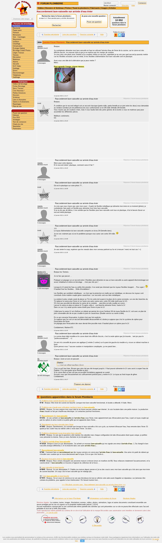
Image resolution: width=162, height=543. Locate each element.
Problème (56, 442)
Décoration (17, 57)
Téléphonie (17, 75)
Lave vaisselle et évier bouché (53, 467)
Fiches (68, 8)
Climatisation (17, 46)
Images (104, 8)
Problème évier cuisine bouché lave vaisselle (58, 401)
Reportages (17, 104)
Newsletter (17, 126)
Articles (112, 8)
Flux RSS (16, 117)
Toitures (16, 55)
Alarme (15, 62)
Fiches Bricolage (19, 86)
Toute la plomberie (81, 8)
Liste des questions (69, 34)
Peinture (16, 33)
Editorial (16, 115)
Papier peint (17, 30)
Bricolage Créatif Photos (22, 50)
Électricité (16, 28)
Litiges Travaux (18, 53)
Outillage (16, 68)
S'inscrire (125, 5)
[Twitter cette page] (119, 36)
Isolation (16, 42)
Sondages (16, 120)
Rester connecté (110, 5)
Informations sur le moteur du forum (102, 498)
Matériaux (16, 59)
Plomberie (16, 26)
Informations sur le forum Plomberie (67, 498)
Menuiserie (17, 35)
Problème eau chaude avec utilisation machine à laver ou (68, 407)
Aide (133, 5)
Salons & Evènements (21, 102)
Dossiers (16, 95)
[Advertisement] (100, 140)
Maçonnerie (17, 39)
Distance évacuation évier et (58, 459)
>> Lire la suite (51, 513)
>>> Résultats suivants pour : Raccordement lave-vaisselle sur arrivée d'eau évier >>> (94, 485)
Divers (15, 70)
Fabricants (95, 8)
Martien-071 (41, 272)
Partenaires (17, 129)
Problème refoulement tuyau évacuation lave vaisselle (61, 433)
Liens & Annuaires (19, 100)
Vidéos (41, 8)
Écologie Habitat (19, 48)
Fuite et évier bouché (56, 476)
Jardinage (16, 77)
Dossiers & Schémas (54, 8)
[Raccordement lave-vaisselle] (65, 91)
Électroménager (18, 73)
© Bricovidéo (97, 525)
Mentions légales (129, 498)
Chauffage (16, 44)
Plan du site (17, 106)
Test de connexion (19, 122)
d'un (54, 416)
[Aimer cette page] (123, 36)
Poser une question (20, 113)
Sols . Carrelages (19, 37)
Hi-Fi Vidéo (17, 66)
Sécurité (16, 64)
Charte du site (18, 124)
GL (38, 359)
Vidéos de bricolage (20, 84)
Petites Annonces (19, 93)
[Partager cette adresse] (116, 36)
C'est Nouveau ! (18, 91)
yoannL (40, 46)
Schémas (16, 97)
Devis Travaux (18, 88)
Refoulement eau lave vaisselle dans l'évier (57, 424)
